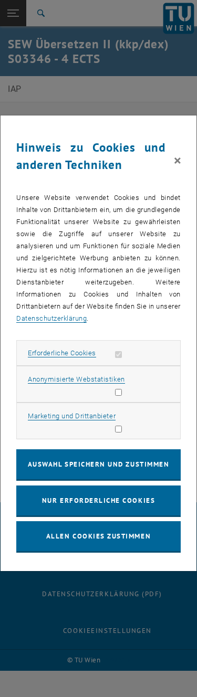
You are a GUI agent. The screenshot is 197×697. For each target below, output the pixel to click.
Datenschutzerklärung (51, 318)
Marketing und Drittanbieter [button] (72, 416)
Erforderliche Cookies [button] (62, 353)
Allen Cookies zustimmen (98, 536)
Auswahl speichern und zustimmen (98, 464)
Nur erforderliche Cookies (98, 500)
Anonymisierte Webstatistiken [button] (76, 379)
